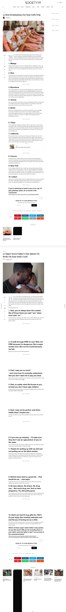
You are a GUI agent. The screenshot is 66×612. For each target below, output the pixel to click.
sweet (33, 553)
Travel (4, 12)
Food (24, 577)
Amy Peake (8, 17)
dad (21, 553)
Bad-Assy (16, 553)
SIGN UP (34, 205)
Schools (47, 6)
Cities (52, 6)
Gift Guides (36, 577)
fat (23, 553)
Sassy (30, 553)
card (19, 553)
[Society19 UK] (33, 3)
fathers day (26, 553)
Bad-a (13, 553)
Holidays (4, 251)
